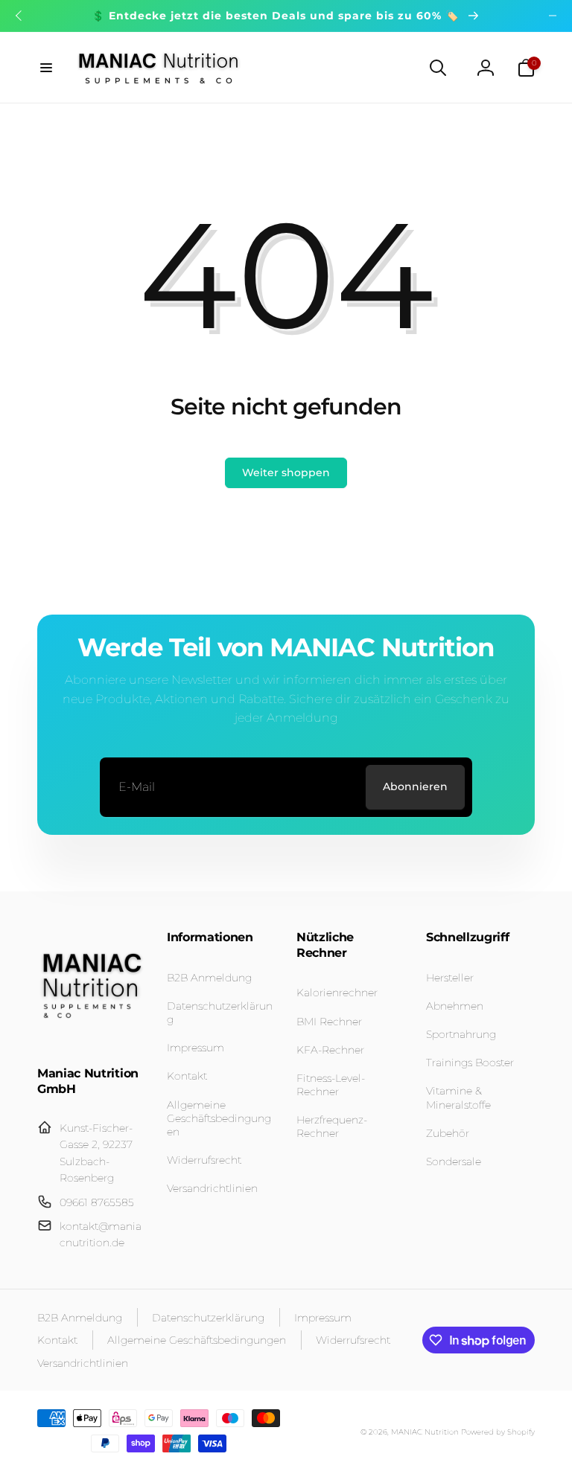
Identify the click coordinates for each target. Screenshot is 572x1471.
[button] (46, 67)
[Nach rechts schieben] (552, 15)
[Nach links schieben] (19, 15)
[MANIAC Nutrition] (91, 1035)
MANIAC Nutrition (425, 1432)
